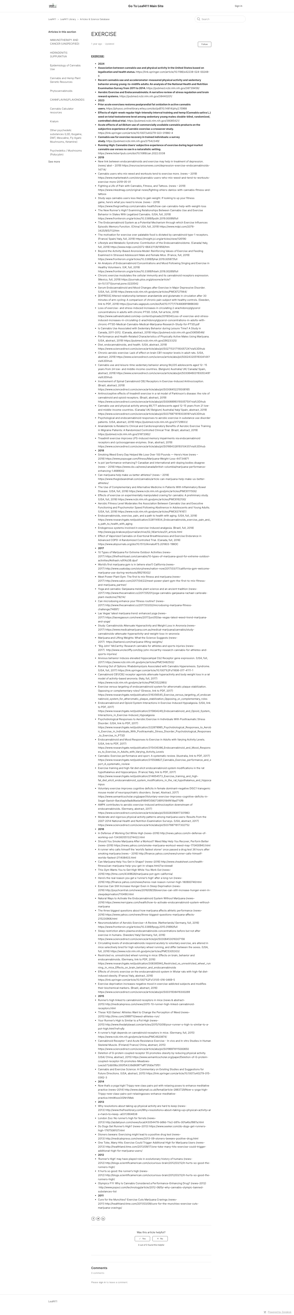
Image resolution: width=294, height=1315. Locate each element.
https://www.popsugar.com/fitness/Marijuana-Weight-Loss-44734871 (147, 458)
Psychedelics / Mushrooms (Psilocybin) (66, 152)
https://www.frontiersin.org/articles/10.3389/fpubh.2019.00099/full (138, 218)
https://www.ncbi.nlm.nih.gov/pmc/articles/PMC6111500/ (163, 491)
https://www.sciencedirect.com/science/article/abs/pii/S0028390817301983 (144, 812)
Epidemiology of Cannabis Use (65, 67)
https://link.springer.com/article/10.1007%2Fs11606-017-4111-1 (155, 670)
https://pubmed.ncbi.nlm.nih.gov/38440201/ (145, 96)
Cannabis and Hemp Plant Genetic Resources (65, 80)
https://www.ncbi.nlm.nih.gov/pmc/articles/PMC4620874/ (132, 1036)
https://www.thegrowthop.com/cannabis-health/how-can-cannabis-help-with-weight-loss (152, 206)
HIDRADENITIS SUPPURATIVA (58, 54)
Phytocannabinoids (61, 90)
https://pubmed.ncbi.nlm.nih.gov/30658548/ (178, 332)
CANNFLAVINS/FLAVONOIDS (67, 99)
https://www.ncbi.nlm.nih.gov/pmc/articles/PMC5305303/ (145, 951)
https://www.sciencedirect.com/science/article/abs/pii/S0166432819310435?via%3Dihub (151, 446)
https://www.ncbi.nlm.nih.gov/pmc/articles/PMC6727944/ (152, 291)
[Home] (53, 7)
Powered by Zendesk (279, 1312)
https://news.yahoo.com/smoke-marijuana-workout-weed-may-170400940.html (162, 845)
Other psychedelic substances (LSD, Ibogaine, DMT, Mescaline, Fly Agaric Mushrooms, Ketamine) (66, 136)
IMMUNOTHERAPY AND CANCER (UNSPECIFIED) (64, 41)
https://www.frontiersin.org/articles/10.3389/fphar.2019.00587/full (137, 259)
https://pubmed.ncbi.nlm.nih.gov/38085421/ (153, 120)
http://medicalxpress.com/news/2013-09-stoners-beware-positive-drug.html (151, 1138)
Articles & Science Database (95, 19)
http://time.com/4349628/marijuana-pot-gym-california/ (139, 873)
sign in (102, 1282)
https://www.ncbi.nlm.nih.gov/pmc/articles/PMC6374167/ (152, 511)
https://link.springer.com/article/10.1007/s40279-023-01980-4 (135, 133)
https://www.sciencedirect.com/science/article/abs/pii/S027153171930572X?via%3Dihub (151, 348)
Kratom (54, 121)
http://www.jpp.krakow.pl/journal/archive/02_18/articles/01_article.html (140, 531)
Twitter (98, 1219)
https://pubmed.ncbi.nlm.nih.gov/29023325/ (150, 340)
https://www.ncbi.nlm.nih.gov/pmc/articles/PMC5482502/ (139, 662)
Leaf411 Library (68, 19)
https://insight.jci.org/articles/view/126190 (161, 238)
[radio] (142, 1238)
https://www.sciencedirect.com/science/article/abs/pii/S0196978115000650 (143, 1049)
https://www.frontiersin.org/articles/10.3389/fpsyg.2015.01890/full (138, 926)
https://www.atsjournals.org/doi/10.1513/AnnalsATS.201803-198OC (138, 544)
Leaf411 (52, 19)
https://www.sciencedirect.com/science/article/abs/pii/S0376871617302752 (144, 825)
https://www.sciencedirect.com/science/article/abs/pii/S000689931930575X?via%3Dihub (152, 401)
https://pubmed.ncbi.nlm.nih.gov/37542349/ (132, 141)
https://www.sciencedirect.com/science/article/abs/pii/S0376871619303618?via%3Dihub (151, 413)
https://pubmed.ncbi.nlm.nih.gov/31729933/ (161, 422)
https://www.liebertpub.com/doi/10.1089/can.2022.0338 (131, 153)
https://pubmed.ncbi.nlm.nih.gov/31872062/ (124, 434)
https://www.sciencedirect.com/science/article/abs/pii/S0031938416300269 (144, 992)
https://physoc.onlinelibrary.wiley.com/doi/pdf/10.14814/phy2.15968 (146, 108)
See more (54, 161)
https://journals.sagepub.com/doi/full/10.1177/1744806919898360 (159, 304)
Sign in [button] (238, 5)
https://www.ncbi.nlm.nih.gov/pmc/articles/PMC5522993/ (132, 682)
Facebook (93, 1219)
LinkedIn (103, 1219)
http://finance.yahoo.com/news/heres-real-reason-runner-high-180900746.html (153, 882)
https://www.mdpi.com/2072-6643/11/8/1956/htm (140, 247)
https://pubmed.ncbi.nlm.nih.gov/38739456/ (172, 88)
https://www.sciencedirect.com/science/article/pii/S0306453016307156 (141, 939)
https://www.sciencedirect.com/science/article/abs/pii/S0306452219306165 (144, 389)
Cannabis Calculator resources (62, 110)
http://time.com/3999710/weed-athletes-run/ (132, 1016)
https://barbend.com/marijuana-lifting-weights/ (134, 641)
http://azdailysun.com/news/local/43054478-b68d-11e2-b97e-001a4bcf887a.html (154, 1122)
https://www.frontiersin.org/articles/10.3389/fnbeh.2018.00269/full (138, 271)
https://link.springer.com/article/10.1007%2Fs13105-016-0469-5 (136, 979)
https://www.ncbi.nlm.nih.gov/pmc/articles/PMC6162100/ (152, 499)
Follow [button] (204, 44)
